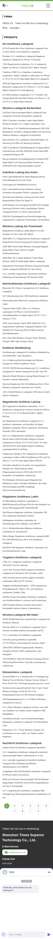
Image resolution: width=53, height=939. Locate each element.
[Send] (49, 934)
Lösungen (14, 28)
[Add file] (4, 934)
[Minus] (49, 872)
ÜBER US (8, 23)
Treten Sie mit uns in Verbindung (31, 23)
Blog (5, 28)
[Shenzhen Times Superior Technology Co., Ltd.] (27, 5)
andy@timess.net (16, 852)
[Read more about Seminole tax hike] (30, 811)
